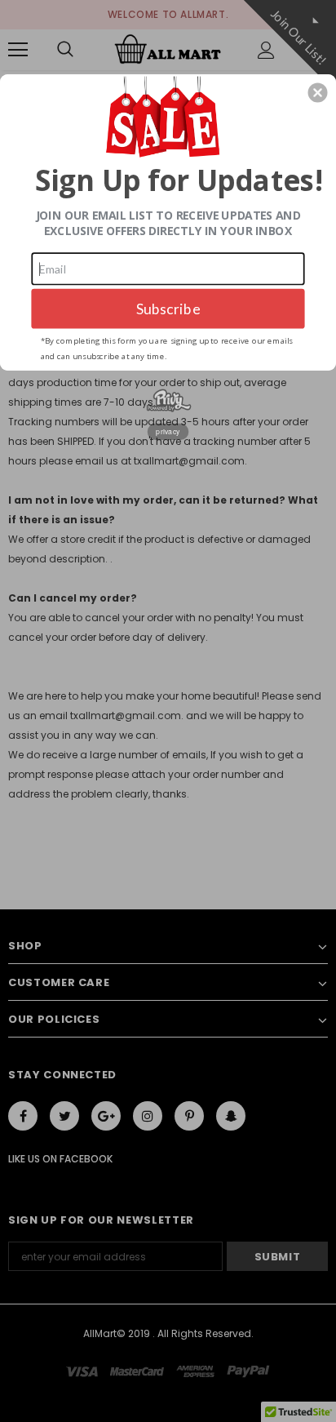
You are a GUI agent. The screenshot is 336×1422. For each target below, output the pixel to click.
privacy (168, 431)
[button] (318, 92)
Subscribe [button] (168, 308)
